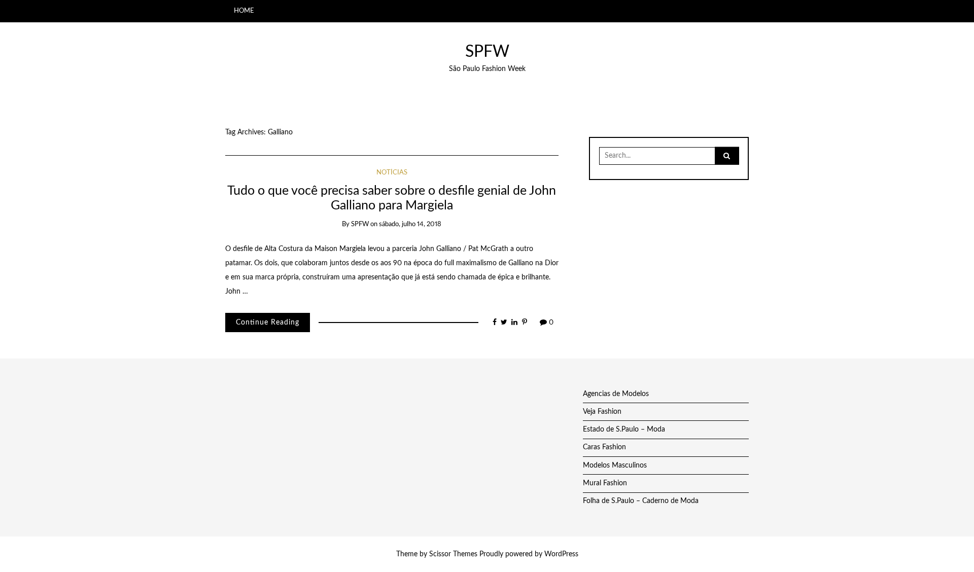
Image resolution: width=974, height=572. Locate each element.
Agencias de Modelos (616, 394)
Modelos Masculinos (615, 465)
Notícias (391, 172)
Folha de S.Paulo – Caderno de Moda (641, 501)
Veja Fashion (602, 411)
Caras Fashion (604, 447)
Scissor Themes (453, 554)
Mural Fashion (605, 483)
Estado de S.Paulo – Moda (624, 429)
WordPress (561, 554)
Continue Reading (267, 322)
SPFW (487, 52)
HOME (244, 10)
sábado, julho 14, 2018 (410, 224)
